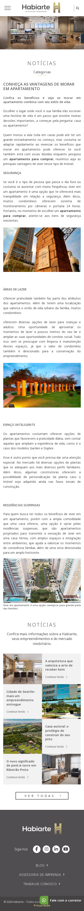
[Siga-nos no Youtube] (66, 849)
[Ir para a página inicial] (41, 7)
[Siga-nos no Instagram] (46, 849)
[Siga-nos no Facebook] (36, 849)
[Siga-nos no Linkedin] (56, 849)
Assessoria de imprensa (40, 875)
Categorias (42, 72)
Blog (40, 865)
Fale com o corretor (65, 900)
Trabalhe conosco (40, 884)
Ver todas (40, 795)
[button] (7, 8)
